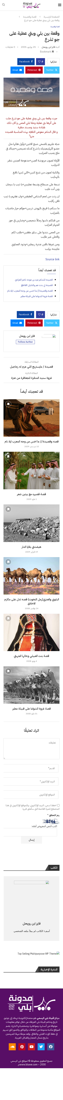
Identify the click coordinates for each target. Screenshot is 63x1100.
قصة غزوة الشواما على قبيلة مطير (37, 296)
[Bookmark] (8, 404)
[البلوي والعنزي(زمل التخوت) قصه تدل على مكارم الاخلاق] (31, 576)
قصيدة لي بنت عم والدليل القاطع (37, 285)
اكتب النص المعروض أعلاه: (44, 826)
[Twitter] (41, 1046)
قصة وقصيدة (29, 17)
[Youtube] (31, 1046)
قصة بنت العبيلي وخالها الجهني (31, 656)
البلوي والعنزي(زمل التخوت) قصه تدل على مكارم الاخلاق (31, 601)
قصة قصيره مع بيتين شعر (31, 494)
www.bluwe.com (28, 1064)
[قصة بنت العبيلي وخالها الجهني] (31, 632)
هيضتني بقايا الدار (31, 547)
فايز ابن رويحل (48, 47)
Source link (52, 259)
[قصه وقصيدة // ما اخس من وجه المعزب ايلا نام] (31, 418)
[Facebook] (50, 1046)
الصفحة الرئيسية (51, 17)
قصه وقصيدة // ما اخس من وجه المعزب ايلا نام (30, 291)
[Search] (3, 5)
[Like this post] (39, 61)
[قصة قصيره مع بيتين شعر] (31, 470)
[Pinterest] (21, 1046)
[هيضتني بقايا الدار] (31, 523)
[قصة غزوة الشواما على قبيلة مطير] (31, 685)
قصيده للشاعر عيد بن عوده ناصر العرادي (34, 280)
